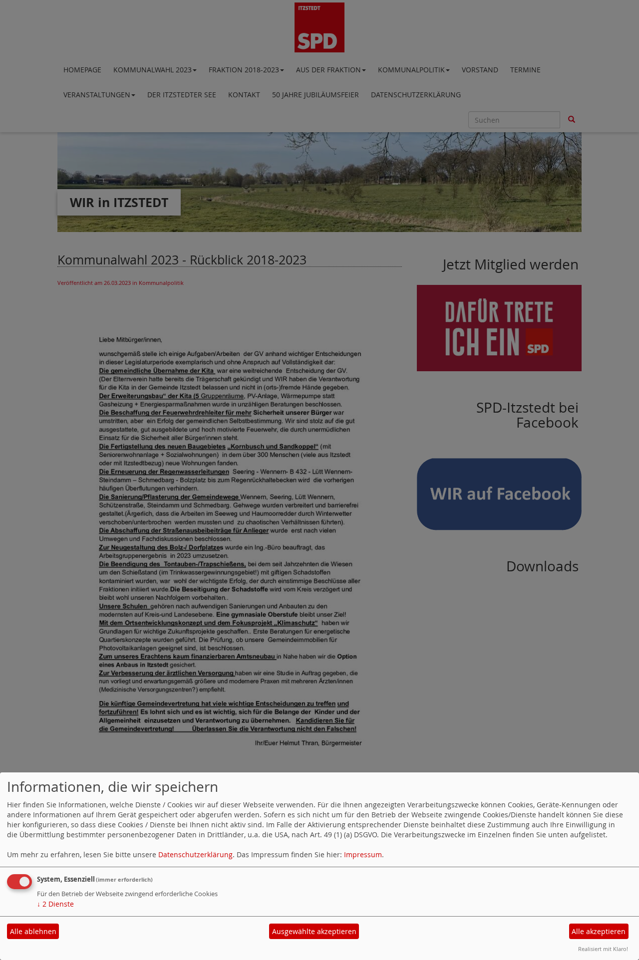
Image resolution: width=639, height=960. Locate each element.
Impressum (363, 854)
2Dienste (55, 904)
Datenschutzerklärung (195, 854)
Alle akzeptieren (599, 931)
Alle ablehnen (33, 931)
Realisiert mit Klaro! (603, 949)
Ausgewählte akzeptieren (314, 931)
